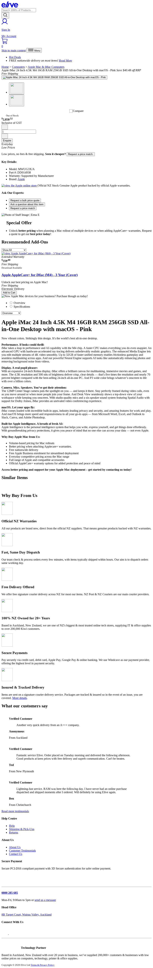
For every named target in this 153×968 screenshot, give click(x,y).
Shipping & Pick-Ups (21, 829)
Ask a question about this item (26, 204)
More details (19, 698)
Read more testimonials (15, 811)
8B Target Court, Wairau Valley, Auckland (26, 914)
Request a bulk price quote (24, 200)
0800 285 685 (9, 892)
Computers (18, 66)
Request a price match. (80, 154)
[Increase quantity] (4, 136)
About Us (15, 847)
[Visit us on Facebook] (5, 933)
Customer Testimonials (22, 850)
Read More (65, 60)
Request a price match (22, 208)
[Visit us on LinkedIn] (13, 933)
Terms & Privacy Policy (42, 965)
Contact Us (15, 854)
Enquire (7, 140)
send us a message (45, 900)
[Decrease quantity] (4, 127)
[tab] (80, 303)
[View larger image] (54, 77)
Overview (19, 302)
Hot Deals (15, 57)
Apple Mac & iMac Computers (46, 66)
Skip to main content (13, 50)
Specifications (21, 306)
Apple (21, 179)
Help (12, 825)
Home (5, 66)
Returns (13, 832)
